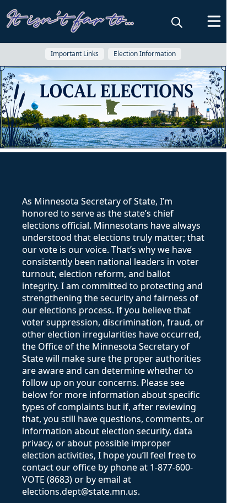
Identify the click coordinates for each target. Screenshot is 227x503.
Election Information (145, 53)
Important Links (75, 53)
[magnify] (177, 22)
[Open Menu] (214, 21)
